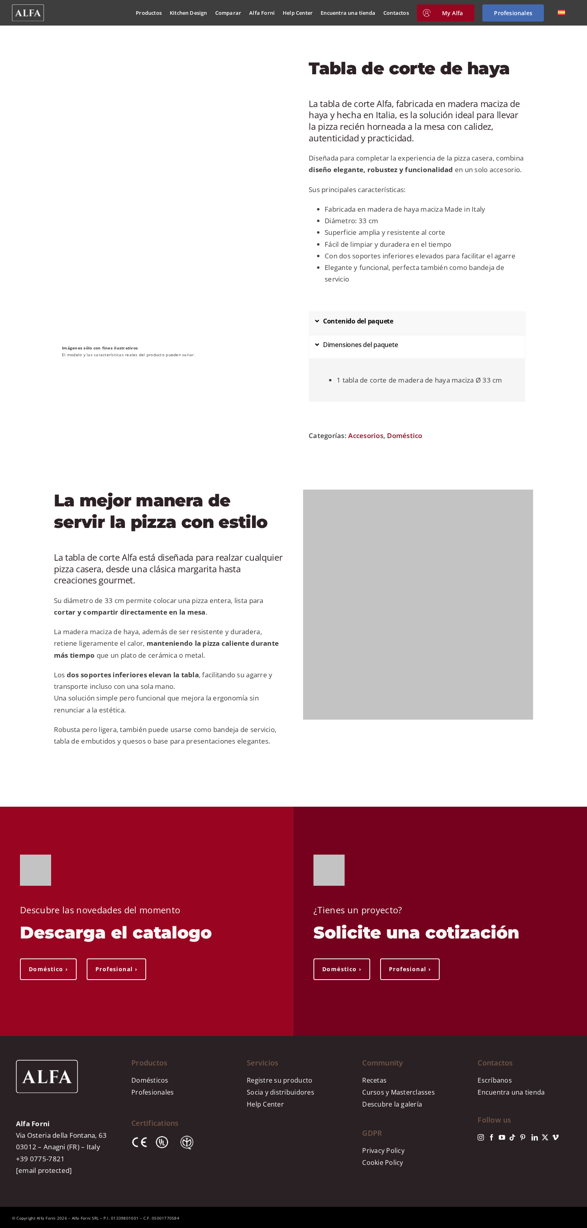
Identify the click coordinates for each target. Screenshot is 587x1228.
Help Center (265, 1104)
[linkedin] (534, 1137)
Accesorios (365, 435)
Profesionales (152, 1092)
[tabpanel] (417, 384)
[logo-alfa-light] (28, 7)
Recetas (374, 1080)
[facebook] (491, 1137)
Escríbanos (495, 1080)
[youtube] (502, 1137)
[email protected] (44, 1170)
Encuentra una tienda (511, 1092)
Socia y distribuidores (280, 1092)
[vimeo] (555, 1137)
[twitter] (545, 1137)
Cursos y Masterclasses (398, 1092)
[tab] (417, 323)
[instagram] (481, 1137)
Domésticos (150, 1080)
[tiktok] (512, 1137)
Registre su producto (279, 1080)
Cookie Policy (382, 1162)
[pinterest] (523, 1137)
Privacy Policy (383, 1150)
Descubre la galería (392, 1104)
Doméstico (404, 435)
